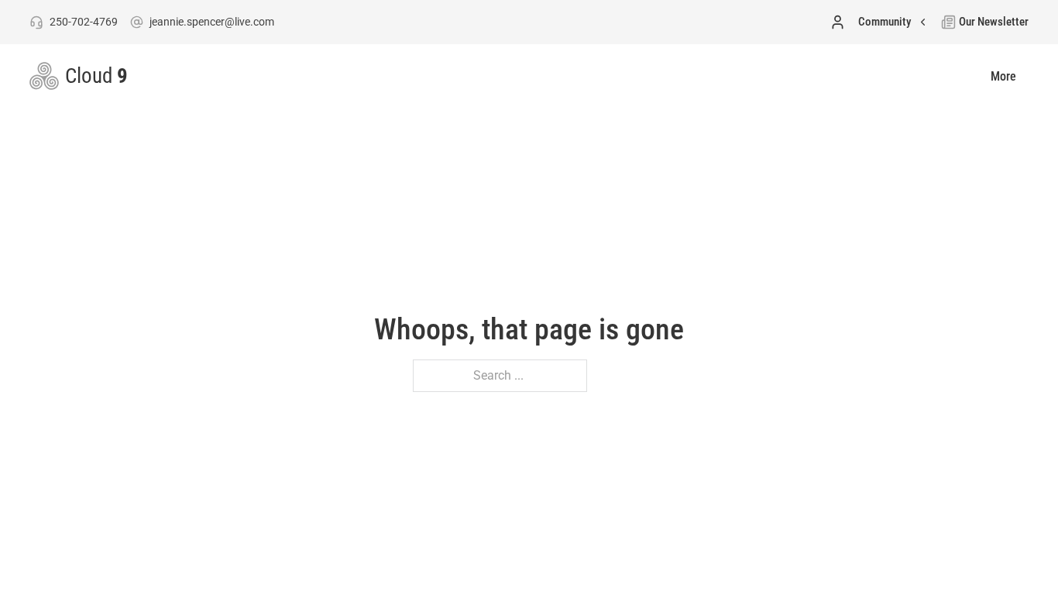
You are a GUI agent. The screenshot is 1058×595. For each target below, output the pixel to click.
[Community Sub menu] (923, 22)
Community (884, 22)
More (1003, 76)
